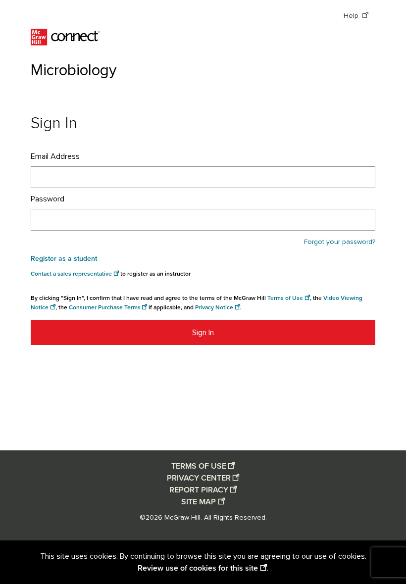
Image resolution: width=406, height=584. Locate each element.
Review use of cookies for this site (198, 568)
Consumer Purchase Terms (105, 307)
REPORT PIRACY (198, 490)
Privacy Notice (214, 307)
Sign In (203, 333)
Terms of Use (285, 298)
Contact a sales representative (71, 274)
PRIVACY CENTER (199, 478)
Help (352, 15)
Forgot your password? (339, 242)
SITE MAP (198, 502)
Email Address (55, 156)
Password (47, 199)
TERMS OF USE (198, 466)
